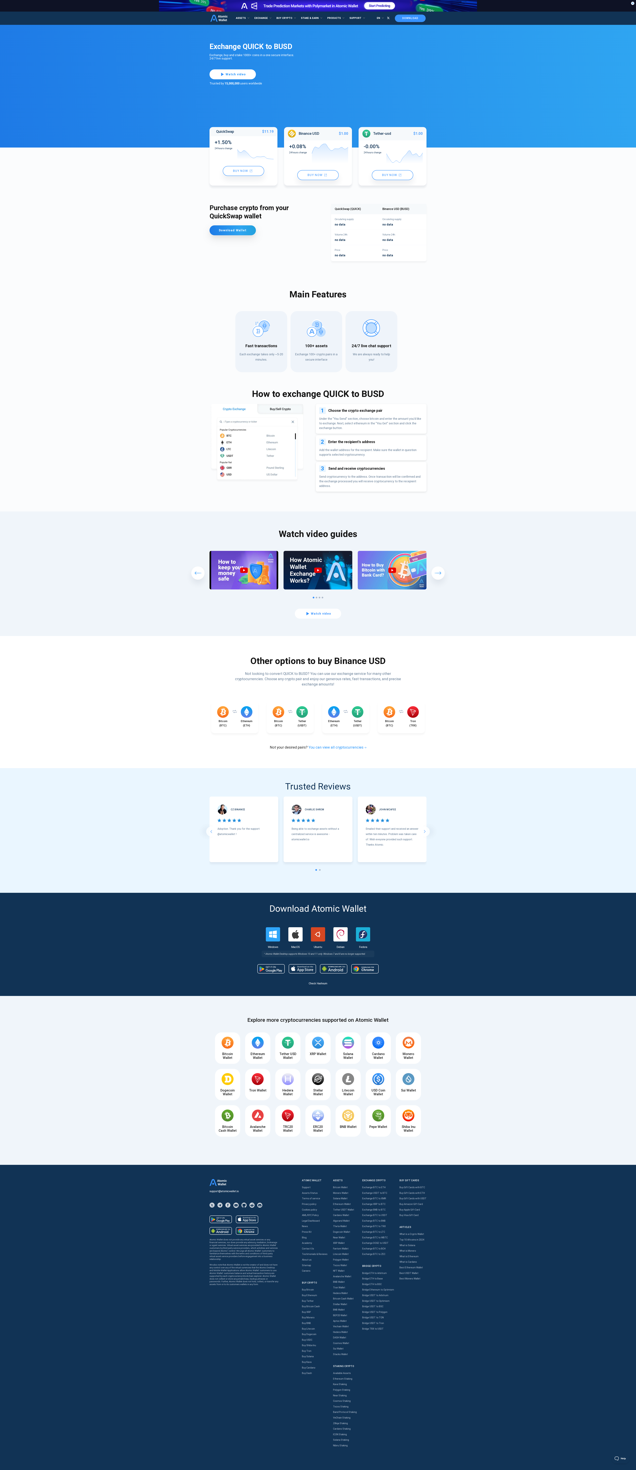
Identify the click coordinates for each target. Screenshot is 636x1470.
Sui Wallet (338, 1348)
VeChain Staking (341, 1417)
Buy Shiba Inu (309, 1345)
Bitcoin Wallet (340, 1187)
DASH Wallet (339, 1337)
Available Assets (342, 1373)
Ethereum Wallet (342, 1204)
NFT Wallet (338, 1270)
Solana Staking (341, 1440)
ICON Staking (340, 1434)
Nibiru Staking (340, 1445)
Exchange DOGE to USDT (375, 1243)
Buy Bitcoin (308, 1289)
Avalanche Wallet (342, 1276)
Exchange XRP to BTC (374, 1204)
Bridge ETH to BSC (372, 1284)
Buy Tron (306, 1351)
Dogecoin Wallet (341, 1232)
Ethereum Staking (342, 1378)
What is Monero (407, 1250)
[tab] (316, 870)
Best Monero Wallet (409, 1278)
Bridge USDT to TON (373, 1317)
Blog (304, 1237)
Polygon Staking (341, 1390)
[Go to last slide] (211, 831)
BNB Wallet (339, 1282)
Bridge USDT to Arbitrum (375, 1295)
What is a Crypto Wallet (411, 1234)
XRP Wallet (339, 1243)
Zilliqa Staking (340, 1423)
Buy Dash (307, 1373)
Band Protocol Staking (345, 1412)
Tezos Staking (340, 1406)
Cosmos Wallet (341, 1343)
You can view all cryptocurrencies (335, 747)
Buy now (240, 171)
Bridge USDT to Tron (373, 1323)
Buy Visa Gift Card (409, 1215)
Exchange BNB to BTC (374, 1209)
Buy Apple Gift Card (409, 1209)
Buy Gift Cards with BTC (412, 1187)
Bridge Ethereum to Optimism (378, 1289)
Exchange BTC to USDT (374, 1215)
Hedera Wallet (340, 1293)
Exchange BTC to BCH (374, 1248)
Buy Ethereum (309, 1295)
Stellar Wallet (340, 1304)
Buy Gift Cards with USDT (412, 1198)
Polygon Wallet (341, 1259)
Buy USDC (307, 1340)
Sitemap (306, 1265)
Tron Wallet (339, 1287)
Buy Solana (308, 1356)
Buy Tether (308, 1301)
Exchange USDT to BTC (374, 1193)
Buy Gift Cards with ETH (412, 1193)
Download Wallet (233, 230)
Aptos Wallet (340, 1321)
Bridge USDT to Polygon (374, 1312)
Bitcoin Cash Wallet (343, 1298)
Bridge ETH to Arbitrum (374, 1273)
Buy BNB (306, 1323)
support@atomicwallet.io (224, 1191)
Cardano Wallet (341, 1215)
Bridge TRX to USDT (373, 1328)
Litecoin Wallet (341, 1254)
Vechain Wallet (341, 1326)
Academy (307, 1243)
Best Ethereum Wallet (411, 1267)
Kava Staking (340, 1384)
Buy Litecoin (308, 1328)
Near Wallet (339, 1237)
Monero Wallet (340, 1193)
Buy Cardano (308, 1367)
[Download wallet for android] (271, 968)
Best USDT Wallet (408, 1273)
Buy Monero (308, 1317)
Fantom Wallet (340, 1248)
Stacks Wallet (340, 1354)
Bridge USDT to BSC (372, 1306)
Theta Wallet (340, 1226)
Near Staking (340, 1395)
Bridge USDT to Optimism (376, 1301)
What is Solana (407, 1245)
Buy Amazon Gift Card (411, 1204)
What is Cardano (408, 1262)
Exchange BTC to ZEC (373, 1254)
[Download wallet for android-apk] (333, 968)
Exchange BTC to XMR (374, 1198)
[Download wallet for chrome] (365, 968)
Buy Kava (307, 1362)
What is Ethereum (409, 1256)
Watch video (236, 74)
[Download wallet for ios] (302, 968)
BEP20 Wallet (340, 1315)
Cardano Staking (342, 1428)
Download (410, 18)
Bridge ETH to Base (372, 1278)
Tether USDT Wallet (343, 1209)
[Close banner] (632, 3)
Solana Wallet (340, 1198)
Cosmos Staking (342, 1401)
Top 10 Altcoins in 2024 (411, 1239)
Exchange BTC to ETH (374, 1187)
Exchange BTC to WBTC (375, 1237)
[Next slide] (425, 831)
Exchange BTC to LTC (373, 1232)
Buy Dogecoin (309, 1334)
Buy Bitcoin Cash (311, 1306)
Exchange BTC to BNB (374, 1220)
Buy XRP (306, 1312)
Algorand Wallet (341, 1220)
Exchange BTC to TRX (374, 1226)
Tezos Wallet (340, 1265)
